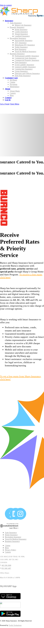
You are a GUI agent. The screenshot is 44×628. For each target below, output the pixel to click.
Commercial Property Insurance (27, 60)
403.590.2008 (6, 565)
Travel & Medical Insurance (25, 51)
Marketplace (14, 87)
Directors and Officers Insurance (27, 73)
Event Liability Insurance (24, 65)
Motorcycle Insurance (23, 25)
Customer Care (11, 78)
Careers (13, 93)
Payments (13, 84)
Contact (8, 98)
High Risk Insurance (23, 76)
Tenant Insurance (21, 34)
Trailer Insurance (21, 47)
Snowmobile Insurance (23, 40)
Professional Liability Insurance (27, 56)
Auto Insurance (16, 23)
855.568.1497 (6, 568)
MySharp (13, 80)
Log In (8, 100)
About (7, 89)
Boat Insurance (20, 49)
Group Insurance (21, 71)
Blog (12, 95)
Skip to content (6, 5)
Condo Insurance (21, 32)
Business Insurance (17, 54)
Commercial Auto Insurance (25, 58)
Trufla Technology (15, 625)
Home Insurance (21, 29)
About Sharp (15, 91)
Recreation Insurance (18, 38)
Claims (12, 82)
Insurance (9, 21)
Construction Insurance (24, 69)
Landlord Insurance (22, 36)
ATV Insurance (21, 43)
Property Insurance (17, 27)
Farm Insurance (21, 62)
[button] (14, 104)
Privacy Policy (10, 550)
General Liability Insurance (25, 67)
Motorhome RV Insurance (25, 45)
